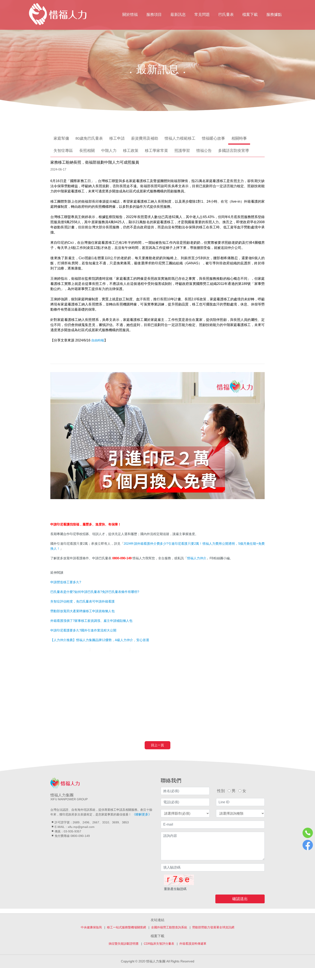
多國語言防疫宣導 (233, 150)
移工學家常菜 (156, 150)
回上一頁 (157, 745)
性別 (221, 791)
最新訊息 (178, 14)
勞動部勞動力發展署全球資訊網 (213, 927)
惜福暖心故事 (213, 138)
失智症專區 (63, 150)
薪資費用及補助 (144, 138)
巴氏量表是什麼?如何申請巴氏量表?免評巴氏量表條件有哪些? (94, 592)
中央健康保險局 (91, 927)
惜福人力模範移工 (180, 138)
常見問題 (202, 14)
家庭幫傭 (61, 138)
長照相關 (87, 150)
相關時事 (239, 138)
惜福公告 (204, 150)
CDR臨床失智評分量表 (159, 943)
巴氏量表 (226, 14)
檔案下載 (250, 14)
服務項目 (154, 14)
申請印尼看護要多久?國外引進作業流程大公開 (83, 630)
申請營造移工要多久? (65, 582)
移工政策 (130, 150)
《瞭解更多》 (142, 814)
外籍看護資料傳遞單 (192, 943)
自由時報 (97, 340)
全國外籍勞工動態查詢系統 (169, 927)
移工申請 (117, 138)
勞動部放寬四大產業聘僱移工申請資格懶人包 (82, 611)
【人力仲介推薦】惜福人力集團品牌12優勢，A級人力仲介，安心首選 (99, 640)
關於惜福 (130, 14)
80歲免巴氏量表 (89, 138)
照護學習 (182, 150)
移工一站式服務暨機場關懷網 (126, 927)
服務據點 (274, 14)
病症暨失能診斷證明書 (124, 943)
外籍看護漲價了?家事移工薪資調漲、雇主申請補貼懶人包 (91, 620)
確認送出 (240, 899)
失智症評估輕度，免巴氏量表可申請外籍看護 (82, 601)
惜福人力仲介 (196, 558)
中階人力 (109, 150)
